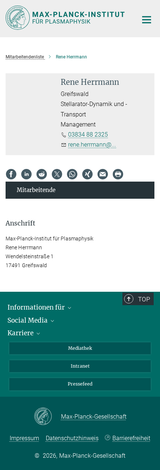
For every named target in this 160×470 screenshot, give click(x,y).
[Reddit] (41, 174)
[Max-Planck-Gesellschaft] (47, 417)
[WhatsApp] (72, 174)
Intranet (80, 366)
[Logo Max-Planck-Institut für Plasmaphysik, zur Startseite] (66, 18)
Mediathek (80, 348)
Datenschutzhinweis (72, 438)
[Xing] (87, 174)
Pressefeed (80, 384)
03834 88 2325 (88, 134)
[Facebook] (11, 174)
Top (144, 299)
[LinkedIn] (26, 174)
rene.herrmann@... (92, 144)
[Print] (118, 174)
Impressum (24, 438)
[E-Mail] (102, 174)
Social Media (28, 320)
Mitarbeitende (36, 190)
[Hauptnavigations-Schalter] (146, 19)
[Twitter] (57, 174)
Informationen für (36, 307)
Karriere (21, 333)
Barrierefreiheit (131, 438)
